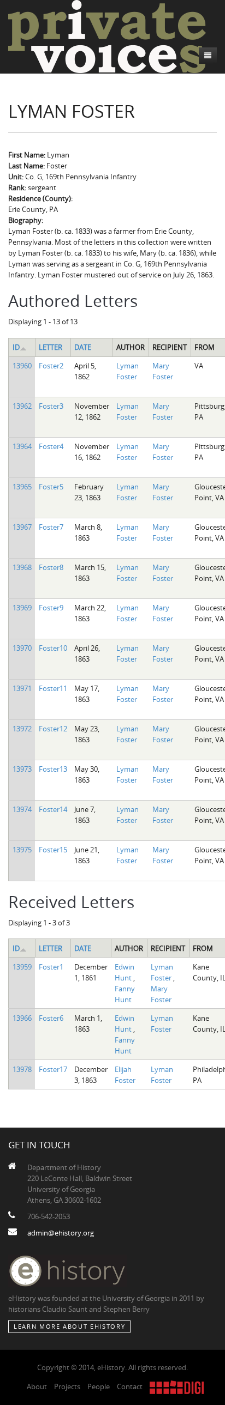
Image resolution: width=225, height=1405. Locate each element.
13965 (22, 487)
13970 (22, 648)
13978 (22, 1069)
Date (82, 347)
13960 (22, 366)
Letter (50, 347)
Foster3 (51, 406)
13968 (22, 567)
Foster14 (53, 809)
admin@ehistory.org (60, 1233)
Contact (130, 1386)
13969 (22, 608)
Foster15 (53, 850)
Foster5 (51, 487)
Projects (67, 1386)
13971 (22, 688)
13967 (22, 527)
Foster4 (51, 446)
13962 (22, 406)
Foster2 (51, 366)
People (98, 1386)
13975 (22, 850)
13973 (22, 769)
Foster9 (51, 608)
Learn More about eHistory (69, 1326)
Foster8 (51, 567)
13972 (22, 729)
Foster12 (53, 729)
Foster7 (51, 527)
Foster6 (51, 1018)
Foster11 (53, 688)
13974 (22, 809)
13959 (22, 967)
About (37, 1386)
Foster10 (53, 648)
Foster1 (51, 967)
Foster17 (53, 1069)
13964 (22, 446)
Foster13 (53, 769)
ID (16, 347)
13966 (22, 1018)
